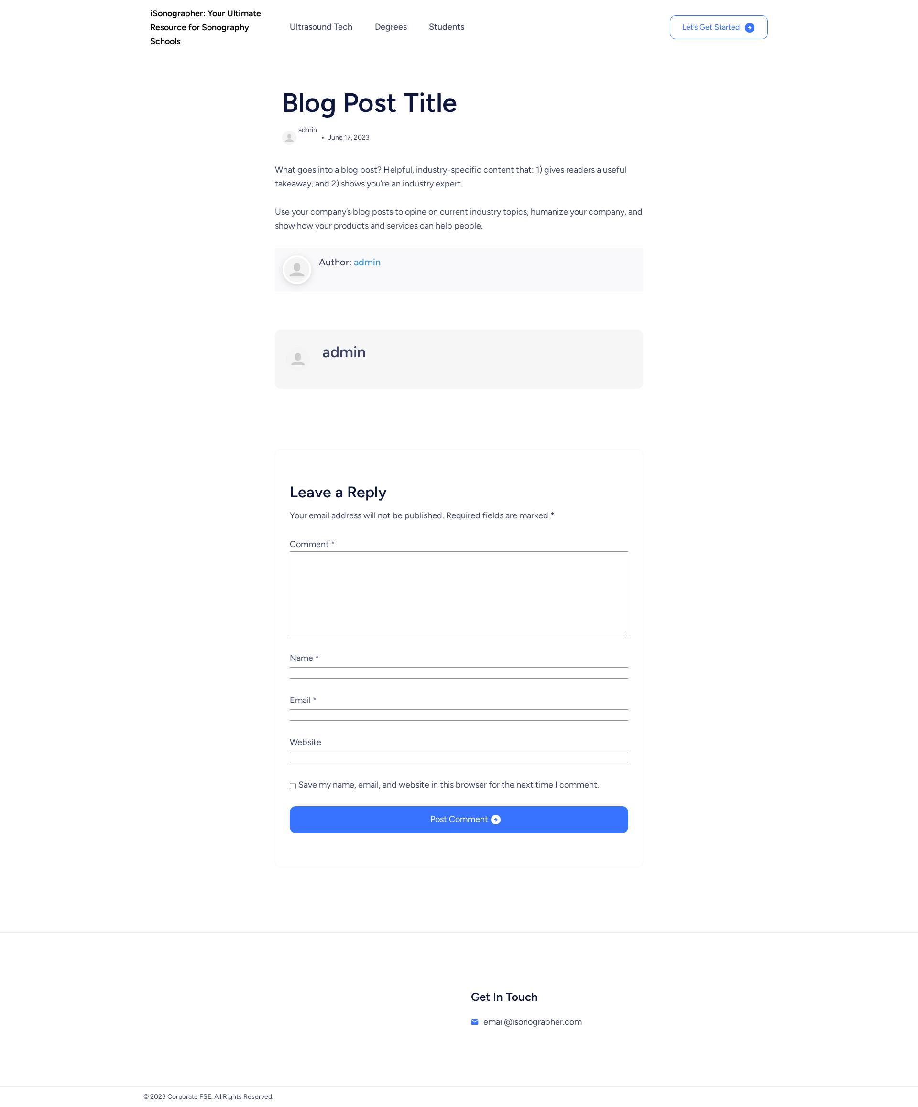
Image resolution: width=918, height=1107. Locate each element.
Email (303, 700)
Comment (312, 544)
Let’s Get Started (711, 27)
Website (305, 742)
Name (304, 658)
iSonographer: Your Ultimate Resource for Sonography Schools (205, 27)
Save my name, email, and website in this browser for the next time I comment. (448, 784)
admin (367, 262)
